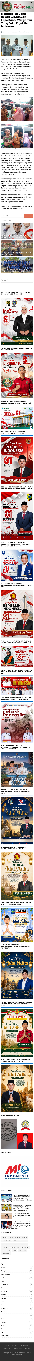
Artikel (11, 1238)
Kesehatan (14, 1244)
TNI (25, 1250)
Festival (4, 1241)
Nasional (12, 1247)
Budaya (24, 1238)
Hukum (16, 1241)
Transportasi (6, 1254)
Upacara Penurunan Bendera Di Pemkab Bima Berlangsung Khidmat (16, 253)
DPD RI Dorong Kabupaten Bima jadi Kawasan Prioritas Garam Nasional (21, 1215)
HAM (10, 1241)
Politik (4, 1250)
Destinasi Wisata (6, 1274)
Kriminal (4, 1247)
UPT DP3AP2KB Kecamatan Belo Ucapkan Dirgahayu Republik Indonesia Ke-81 (14, 270)
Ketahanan (23, 1244)
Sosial (15, 1250)
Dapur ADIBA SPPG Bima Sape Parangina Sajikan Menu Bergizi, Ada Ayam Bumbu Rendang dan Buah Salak (22, 1207)
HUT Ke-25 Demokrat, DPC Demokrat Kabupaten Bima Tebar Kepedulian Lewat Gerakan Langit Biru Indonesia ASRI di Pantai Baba (16, 1198)
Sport (20, 1250)
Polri (9, 1250)
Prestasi (3, 1322)
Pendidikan (4, 1308)
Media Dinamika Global (22, 1353)
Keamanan (23, 1241)
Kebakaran (5, 1244)
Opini (18, 1247)
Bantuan (17, 1238)
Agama (4, 1238)
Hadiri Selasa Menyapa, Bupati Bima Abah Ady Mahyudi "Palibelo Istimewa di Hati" (16, 236)
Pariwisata (25, 1247)
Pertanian (4, 1312)
